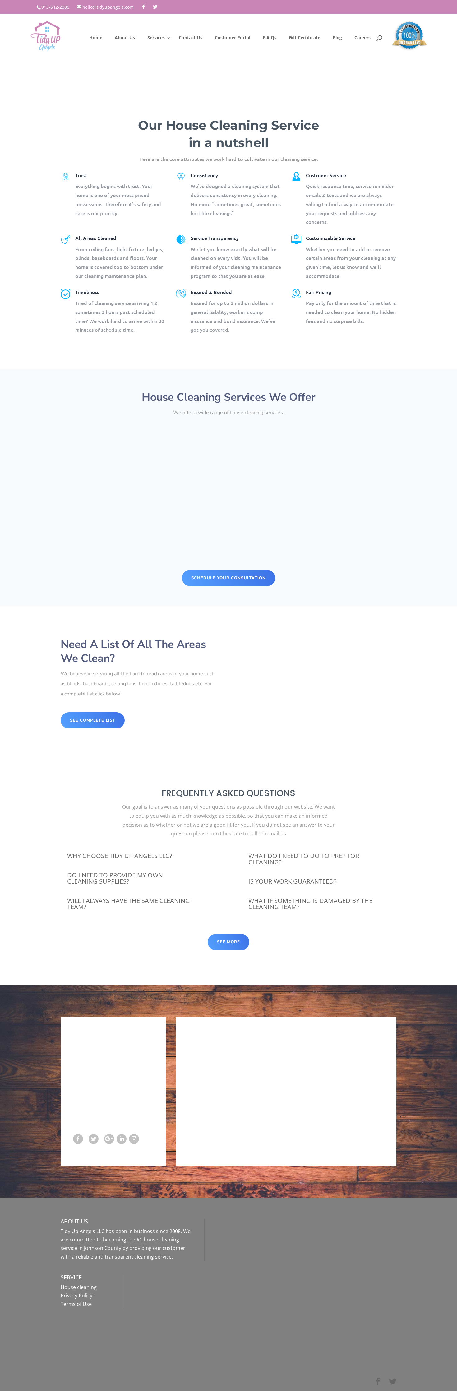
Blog (337, 37)
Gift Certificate (304, 37)
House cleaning (79, 1287)
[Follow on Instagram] (134, 1139)
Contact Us (190, 37)
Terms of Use (76, 1304)
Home (95, 37)
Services (156, 37)
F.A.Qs (269, 37)
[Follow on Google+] (109, 1139)
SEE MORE (228, 942)
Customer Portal (232, 37)
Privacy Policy (76, 1295)
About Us (125, 37)
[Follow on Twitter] (94, 1139)
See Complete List (92, 720)
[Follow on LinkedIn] (122, 1139)
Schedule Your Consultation (228, 578)
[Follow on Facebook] (78, 1139)
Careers (362, 37)
